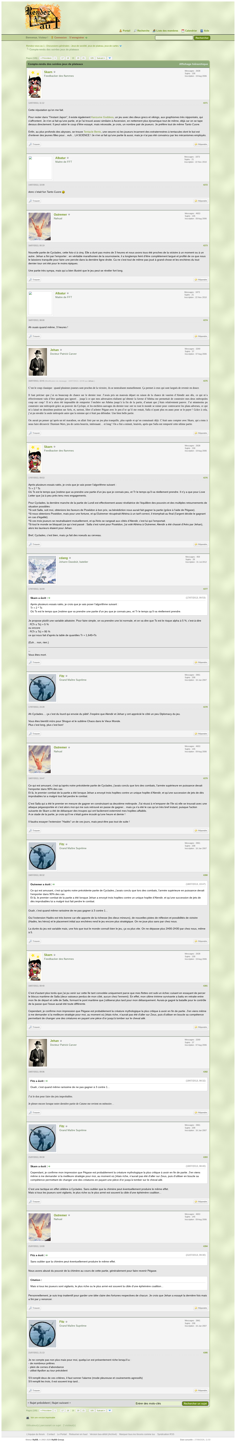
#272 (205, 185)
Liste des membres (167, 30)
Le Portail (62, 1434)
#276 (205, 478)
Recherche (143, 30)
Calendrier (191, 30)
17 (62, 58)
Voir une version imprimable (43, 1417)
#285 (205, 1352)
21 (83, 58)
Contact (51, 1434)
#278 (205, 707)
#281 (205, 986)
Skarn (48, 72)
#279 (205, 778)
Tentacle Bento (92, 131)
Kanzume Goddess (102, 117)
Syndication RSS (165, 1434)
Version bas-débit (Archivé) (103, 1434)
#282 (205, 1072)
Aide (206, 30)
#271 (205, 103)
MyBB (35, 1440)
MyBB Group (57, 1440)
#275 (205, 381)
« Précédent (46, 58)
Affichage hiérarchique (193, 64)
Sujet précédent (40, 1402)
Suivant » (101, 58)
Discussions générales (57, 46)
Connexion (60, 37)
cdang (63, 558)
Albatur (60, 158)
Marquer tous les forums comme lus (137, 1434)
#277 (205, 589)
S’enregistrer (76, 37)
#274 (205, 320)
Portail (126, 30)
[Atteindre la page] (109, 58)
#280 (205, 875)
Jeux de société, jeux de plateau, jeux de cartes (95, 46)
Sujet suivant (60, 1402)
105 (92, 58)
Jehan (54, 350)
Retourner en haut (78, 1434)
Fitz (61, 676)
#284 (205, 1246)
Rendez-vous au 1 (35, 46)
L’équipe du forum (36, 1434)
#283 (205, 1157)
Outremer (60, 214)
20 (78, 58)
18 (68, 58)
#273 (205, 245)
